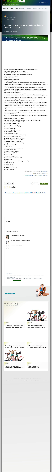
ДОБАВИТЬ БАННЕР (10, 293)
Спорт (12, 8)
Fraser (5, 17)
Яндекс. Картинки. (44, 173)
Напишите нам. (45, 175)
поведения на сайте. (33, 175)
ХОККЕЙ (16, 8)
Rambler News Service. (44, 171)
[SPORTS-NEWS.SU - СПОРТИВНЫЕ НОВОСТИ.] (20, 3)
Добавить (36, 183)
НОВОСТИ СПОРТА (6, 8)
